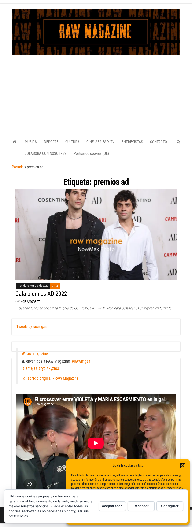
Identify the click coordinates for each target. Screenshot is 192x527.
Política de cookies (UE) (91, 153)
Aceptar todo (112, 506)
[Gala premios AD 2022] (96, 234)
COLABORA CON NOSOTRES (45, 153)
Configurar (170, 506)
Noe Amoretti (31, 302)
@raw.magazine (35, 353)
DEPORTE (51, 142)
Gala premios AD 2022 (41, 293)
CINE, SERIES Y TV (100, 142)
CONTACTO (158, 142)
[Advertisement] (96, 90)
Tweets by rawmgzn (31, 326)
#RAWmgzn (81, 361)
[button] (182, 465)
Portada (17, 167)
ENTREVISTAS (132, 142)
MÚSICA (31, 142)
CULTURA (72, 142)
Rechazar (141, 506)
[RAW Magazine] (14, 142)
